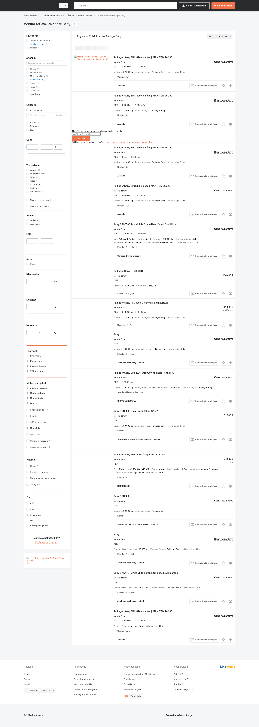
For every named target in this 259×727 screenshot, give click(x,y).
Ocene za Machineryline (85, 689)
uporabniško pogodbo (141, 142)
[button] (223, 85)
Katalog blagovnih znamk (86, 694)
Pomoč (27, 679)
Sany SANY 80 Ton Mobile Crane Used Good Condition (144, 224)
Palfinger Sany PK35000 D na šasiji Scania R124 (140, 302)
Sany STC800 (121, 496)
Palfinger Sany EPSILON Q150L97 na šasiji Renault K (143, 373)
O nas (27, 674)
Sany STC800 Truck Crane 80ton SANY (135, 411)
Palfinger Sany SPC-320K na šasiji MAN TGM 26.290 (142, 57)
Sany (116, 334)
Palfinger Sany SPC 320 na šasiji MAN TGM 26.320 (141, 186)
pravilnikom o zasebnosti (116, 142)
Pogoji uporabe (81, 674)
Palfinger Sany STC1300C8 (128, 271)
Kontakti (27, 684)
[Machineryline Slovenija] (39, 6)
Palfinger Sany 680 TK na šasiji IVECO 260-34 (139, 454)
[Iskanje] (77, 6)
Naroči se (80, 138)
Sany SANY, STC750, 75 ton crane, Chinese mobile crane (145, 573)
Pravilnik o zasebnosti (84, 679)
